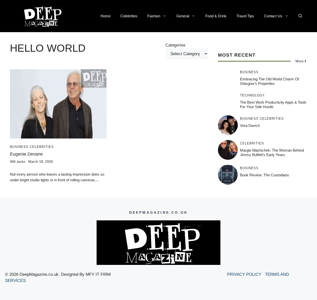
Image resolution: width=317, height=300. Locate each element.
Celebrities (128, 16)
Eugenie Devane (26, 154)
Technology (252, 95)
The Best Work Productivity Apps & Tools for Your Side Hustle (273, 104)
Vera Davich (250, 125)
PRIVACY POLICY (245, 274)
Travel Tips (245, 16)
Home (105, 16)
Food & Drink (216, 16)
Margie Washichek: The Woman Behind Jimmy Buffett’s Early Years (272, 152)
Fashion (153, 16)
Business (19, 146)
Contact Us (273, 16)
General (182, 16)
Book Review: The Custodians (264, 175)
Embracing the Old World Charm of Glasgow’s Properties (269, 81)
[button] (300, 16)
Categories (175, 45)
